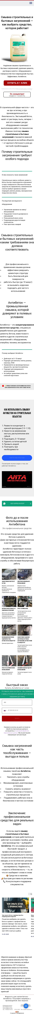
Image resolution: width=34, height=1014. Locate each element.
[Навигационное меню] (30, 3)
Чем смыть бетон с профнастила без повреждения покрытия (12, 916)
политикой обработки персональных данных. (9, 89)
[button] (17, 83)
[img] (17, 1012)
